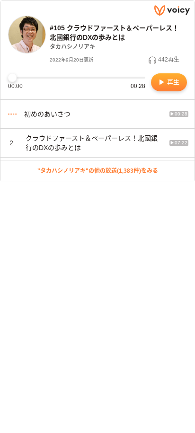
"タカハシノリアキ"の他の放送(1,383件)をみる (97, 171)
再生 (172, 82)
